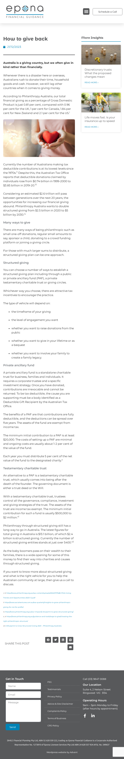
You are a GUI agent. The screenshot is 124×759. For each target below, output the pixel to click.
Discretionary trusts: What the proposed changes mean (98, 73)
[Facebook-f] (85, 716)
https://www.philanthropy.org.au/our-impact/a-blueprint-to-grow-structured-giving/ (39, 612)
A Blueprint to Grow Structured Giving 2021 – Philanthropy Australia (33, 626)
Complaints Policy (57, 711)
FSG (49, 682)
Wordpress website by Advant (62, 752)
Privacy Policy (54, 696)
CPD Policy (53, 725)
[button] (86, 11)
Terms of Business (56, 718)
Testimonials (54, 689)
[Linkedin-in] (93, 716)
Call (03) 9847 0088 (94, 679)
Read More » (91, 82)
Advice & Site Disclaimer (60, 703)
